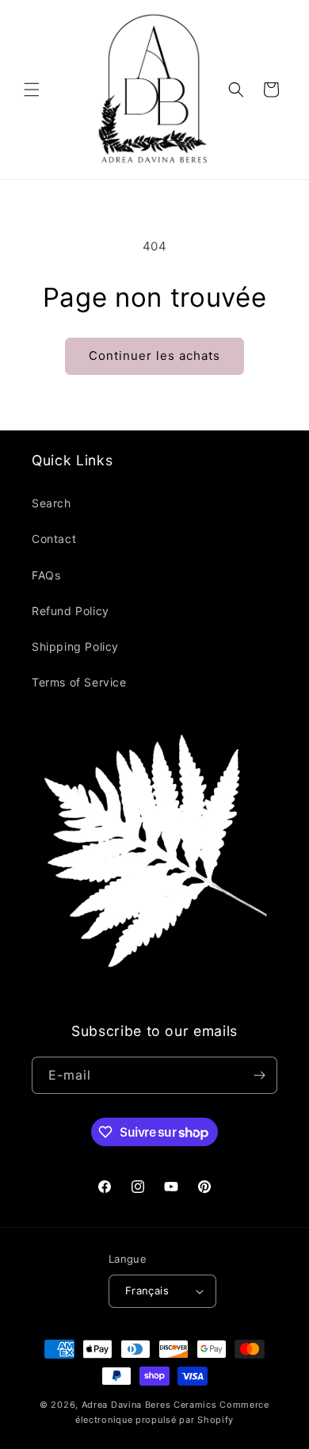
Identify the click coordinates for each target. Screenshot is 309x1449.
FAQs (46, 575)
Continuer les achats (154, 355)
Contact (54, 538)
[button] (31, 89)
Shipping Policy (75, 646)
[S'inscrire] (259, 1075)
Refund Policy (70, 610)
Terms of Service (79, 682)
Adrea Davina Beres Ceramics (149, 1404)
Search (51, 503)
